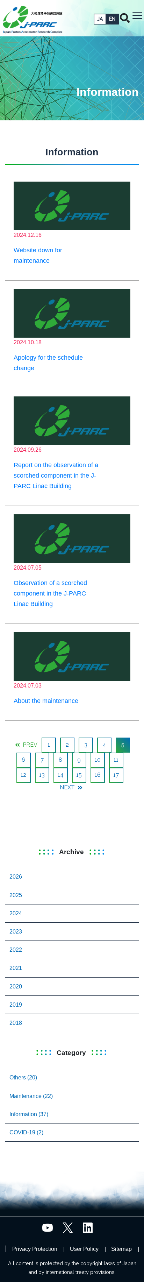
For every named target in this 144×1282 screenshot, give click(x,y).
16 (98, 775)
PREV (29, 744)
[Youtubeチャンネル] (47, 1227)
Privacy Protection (34, 1249)
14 (61, 775)
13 (42, 775)
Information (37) (28, 1114)
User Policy (84, 1249)
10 (98, 759)
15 (79, 775)
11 (116, 759)
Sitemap (121, 1249)
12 (23, 775)
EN (112, 19)
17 (116, 775)
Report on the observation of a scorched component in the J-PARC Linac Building (56, 475)
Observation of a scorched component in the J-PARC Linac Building (50, 593)
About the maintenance (46, 700)
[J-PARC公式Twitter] (68, 1227)
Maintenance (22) (31, 1096)
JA (100, 19)
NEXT (68, 787)
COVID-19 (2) (26, 1132)
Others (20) (23, 1077)
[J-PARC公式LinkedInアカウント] (88, 1227)
